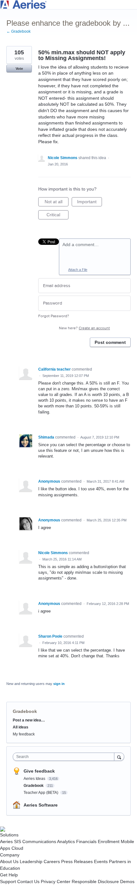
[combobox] (65, 756)
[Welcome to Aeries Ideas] (68, 4)
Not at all (56, 202)
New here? (84, 328)
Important (89, 202)
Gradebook (25, 711)
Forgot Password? (53, 316)
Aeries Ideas (35, 778)
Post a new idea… (29, 720)
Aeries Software (41, 805)
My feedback (24, 734)
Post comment (110, 342)
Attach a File (77, 270)
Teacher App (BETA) (41, 792)
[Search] (119, 757)
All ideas (20, 727)
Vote (19, 68)
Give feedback (39, 771)
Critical (57, 215)
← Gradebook (18, 31)
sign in (59, 684)
